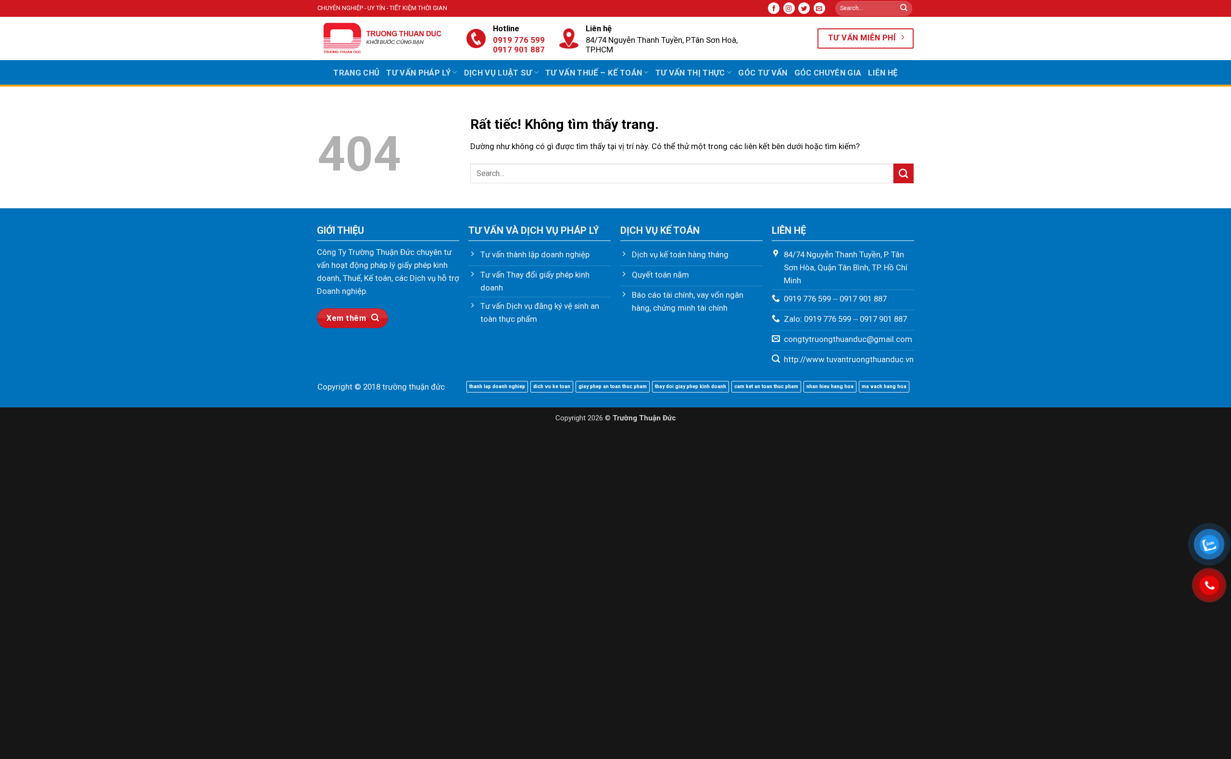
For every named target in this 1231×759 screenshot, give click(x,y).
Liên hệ (882, 72)
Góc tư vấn (762, 72)
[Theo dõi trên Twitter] (804, 8)
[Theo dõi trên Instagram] (789, 8)
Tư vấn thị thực (690, 72)
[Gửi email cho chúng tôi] (819, 8)
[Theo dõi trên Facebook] (773, 8)
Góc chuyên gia (828, 72)
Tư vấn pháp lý (418, 72)
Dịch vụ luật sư (498, 72)
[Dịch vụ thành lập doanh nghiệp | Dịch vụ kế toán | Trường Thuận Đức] (384, 38)
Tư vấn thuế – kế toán (593, 72)
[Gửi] (904, 8)
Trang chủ (356, 72)
